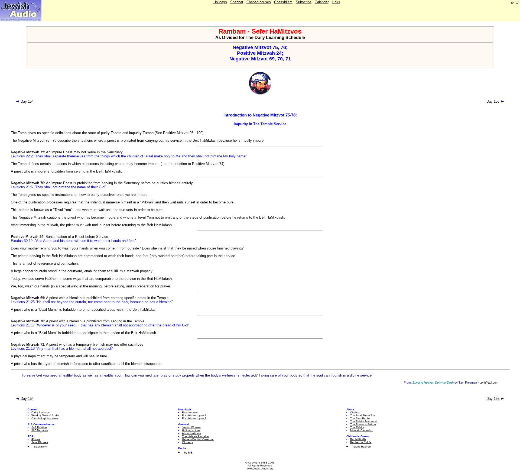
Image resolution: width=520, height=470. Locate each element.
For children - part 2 (194, 418)
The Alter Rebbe (360, 418)
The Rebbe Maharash (364, 421)
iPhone (35, 439)
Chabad (355, 412)
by (188, 452)
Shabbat (236, 2)
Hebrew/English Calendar (198, 439)
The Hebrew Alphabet (195, 436)
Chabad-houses (258, 2)
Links (336, 2)
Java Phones (39, 442)
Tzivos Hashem (361, 446)
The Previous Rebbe (363, 424)
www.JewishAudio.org (260, 468)
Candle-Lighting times (44, 418)
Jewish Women (191, 427)
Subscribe (303, 2)
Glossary (187, 442)
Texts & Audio (45, 415)
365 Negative (39, 430)
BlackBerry (40, 446)
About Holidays (191, 433)
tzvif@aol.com (489, 382)
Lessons (40, 412)
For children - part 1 (194, 415)
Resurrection (190, 412)
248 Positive (39, 427)
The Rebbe (357, 427)
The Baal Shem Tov (362, 415)
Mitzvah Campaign (361, 430)
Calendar (322, 2)
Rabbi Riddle (358, 439)
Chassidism (283, 2)
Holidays (220, 2)
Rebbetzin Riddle (361, 442)
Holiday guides (191, 430)
